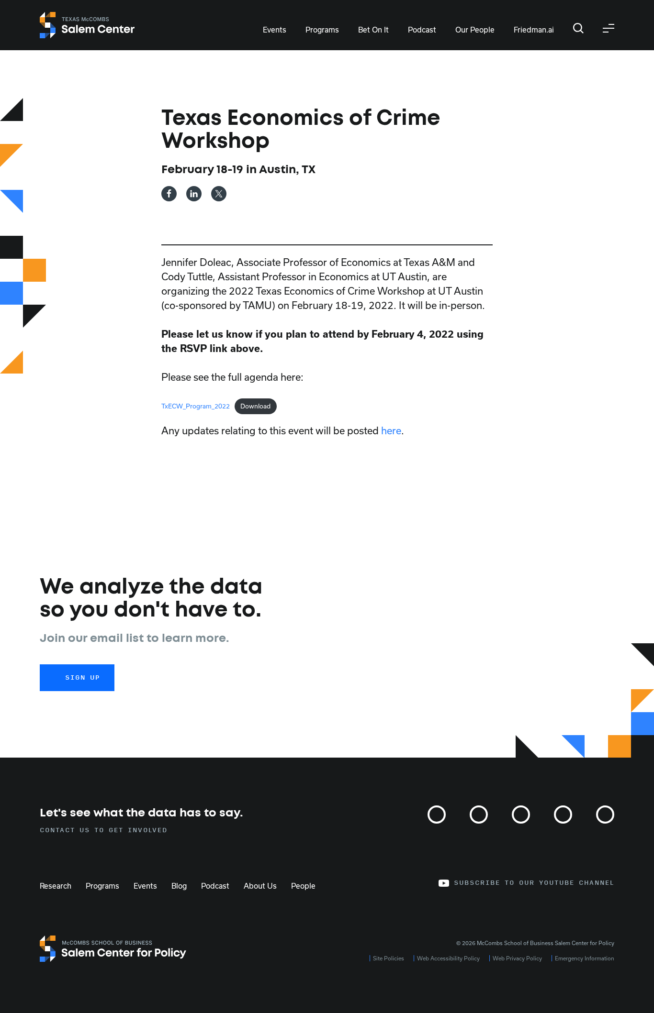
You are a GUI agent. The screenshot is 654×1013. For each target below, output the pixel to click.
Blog (179, 885)
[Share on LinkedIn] (194, 193)
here (391, 430)
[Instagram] (437, 814)
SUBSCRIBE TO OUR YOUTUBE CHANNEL (534, 883)
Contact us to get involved (104, 830)
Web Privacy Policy (517, 958)
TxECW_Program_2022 (195, 406)
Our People (475, 29)
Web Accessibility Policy (448, 958)
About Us (260, 885)
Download (255, 406)
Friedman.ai (534, 29)
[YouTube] (605, 814)
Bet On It (373, 29)
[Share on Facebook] (169, 193)
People (303, 885)
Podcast (422, 29)
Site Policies (388, 958)
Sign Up (82, 677)
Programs (322, 29)
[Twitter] (479, 814)
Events (274, 29)
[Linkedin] (563, 814)
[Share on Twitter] (218, 193)
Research (55, 885)
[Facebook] (521, 814)
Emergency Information (584, 958)
